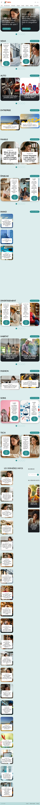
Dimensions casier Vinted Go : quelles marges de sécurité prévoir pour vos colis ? (10, 386)
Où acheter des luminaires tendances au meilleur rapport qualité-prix (10, 356)
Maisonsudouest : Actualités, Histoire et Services (10, 127)
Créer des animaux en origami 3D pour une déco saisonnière (6, 743)
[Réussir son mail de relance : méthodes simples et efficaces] (29, 121)
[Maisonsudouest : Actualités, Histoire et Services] (10, 123)
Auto (3, 75)
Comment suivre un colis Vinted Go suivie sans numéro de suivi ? (10, 21)
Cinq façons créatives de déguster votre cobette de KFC (33, 502)
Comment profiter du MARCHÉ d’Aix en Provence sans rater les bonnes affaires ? (6, 312)
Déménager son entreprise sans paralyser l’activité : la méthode (6, 256)
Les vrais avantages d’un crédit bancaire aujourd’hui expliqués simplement (34, 187)
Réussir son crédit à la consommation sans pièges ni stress (6, 760)
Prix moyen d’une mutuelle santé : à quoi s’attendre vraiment (34, 409)
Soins (3, 398)
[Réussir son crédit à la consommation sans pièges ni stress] (7, 757)
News (3, 41)
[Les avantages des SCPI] (7, 237)
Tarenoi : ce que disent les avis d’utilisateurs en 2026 (7, 694)
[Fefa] (7, 2)
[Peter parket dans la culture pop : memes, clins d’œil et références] (29, 314)
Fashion (5, 371)
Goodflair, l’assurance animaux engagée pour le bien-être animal (14, 409)
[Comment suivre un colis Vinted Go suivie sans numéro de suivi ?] (10, 446)
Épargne (5, 176)
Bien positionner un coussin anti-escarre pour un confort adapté (7, 776)
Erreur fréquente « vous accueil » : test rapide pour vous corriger (29, 158)
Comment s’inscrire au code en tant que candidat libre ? (30, 96)
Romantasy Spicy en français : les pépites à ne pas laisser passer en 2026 (7, 612)
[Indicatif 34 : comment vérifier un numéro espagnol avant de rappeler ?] (29, 446)
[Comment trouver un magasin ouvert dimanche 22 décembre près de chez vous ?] (10, 54)
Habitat (4, 336)
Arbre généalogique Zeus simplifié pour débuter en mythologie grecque (33, 526)
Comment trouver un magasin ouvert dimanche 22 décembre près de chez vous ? (6, 52)
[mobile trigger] (2, 2)
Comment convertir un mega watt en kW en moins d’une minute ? (6, 710)
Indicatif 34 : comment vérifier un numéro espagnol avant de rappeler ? (26, 443)
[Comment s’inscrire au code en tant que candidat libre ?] (29, 89)
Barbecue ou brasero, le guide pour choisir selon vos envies (30, 356)
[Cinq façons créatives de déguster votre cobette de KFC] (33, 496)
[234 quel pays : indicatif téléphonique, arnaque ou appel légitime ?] (29, 54)
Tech (3, 432)
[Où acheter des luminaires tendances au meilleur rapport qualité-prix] (10, 350)
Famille (4, 139)
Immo (4, 211)
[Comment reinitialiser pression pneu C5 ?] (10, 89)
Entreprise (6, 110)
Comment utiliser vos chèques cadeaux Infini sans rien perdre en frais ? (14, 187)
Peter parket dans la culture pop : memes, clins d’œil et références (25, 312)
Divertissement (8, 300)
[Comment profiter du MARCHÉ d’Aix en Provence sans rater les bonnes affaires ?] (10, 314)
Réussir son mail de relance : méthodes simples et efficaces (30, 125)
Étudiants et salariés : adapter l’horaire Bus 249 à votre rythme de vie (6, 661)
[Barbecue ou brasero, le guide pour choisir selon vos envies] (29, 350)
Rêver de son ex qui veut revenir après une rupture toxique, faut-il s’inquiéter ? (29, 19)
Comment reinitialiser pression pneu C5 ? (10, 96)
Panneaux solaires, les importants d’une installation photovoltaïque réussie (6, 223)
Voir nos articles (34, 75)
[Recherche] (35, 2)
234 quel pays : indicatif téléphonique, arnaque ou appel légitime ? (25, 52)
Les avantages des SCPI (6, 241)
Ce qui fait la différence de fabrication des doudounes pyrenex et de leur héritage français (30, 384)
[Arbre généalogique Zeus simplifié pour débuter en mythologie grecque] (33, 520)
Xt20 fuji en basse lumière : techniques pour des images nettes (6, 628)
